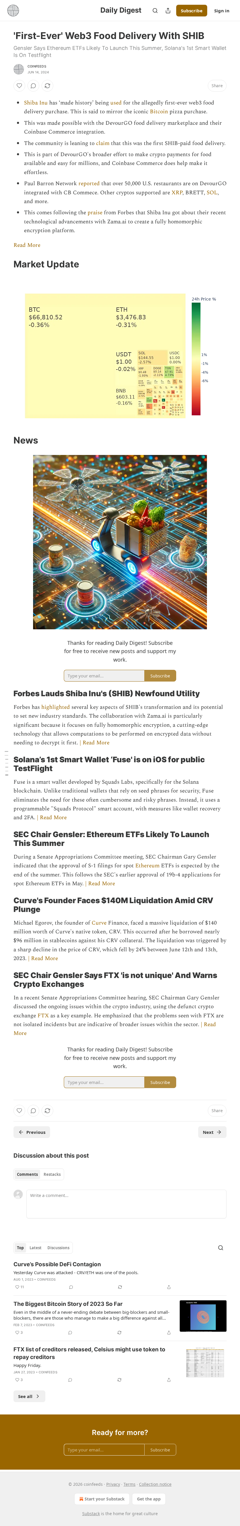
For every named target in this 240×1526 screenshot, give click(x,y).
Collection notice (155, 1484)
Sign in (221, 11)
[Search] (155, 10)
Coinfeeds (37, 66)
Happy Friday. (27, 1365)
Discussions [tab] (58, 1247)
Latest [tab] (36, 1247)
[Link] (5, 264)
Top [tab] (20, 1247)
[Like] (19, 86)
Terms (130, 1484)
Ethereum (148, 865)
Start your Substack (105, 1499)
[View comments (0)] (33, 86)
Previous (35, 1132)
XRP (177, 192)
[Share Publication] (168, 10)
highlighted (56, 707)
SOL (212, 192)
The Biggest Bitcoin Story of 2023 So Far (68, 1304)
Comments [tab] (27, 1174)
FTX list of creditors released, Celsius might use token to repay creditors (89, 1353)
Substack (91, 1513)
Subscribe (192, 11)
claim (103, 143)
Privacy (113, 1484)
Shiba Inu (36, 103)
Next (208, 1132)
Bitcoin (159, 111)
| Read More (94, 742)
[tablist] (38, 1174)
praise (96, 212)
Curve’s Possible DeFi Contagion (57, 1264)
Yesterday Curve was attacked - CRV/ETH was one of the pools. (75, 1272)
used (116, 103)
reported (89, 183)
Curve (100, 923)
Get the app (149, 1499)
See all (25, 1396)
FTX (43, 1015)
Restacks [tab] (52, 1174)
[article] (120, 1275)
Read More (26, 245)
